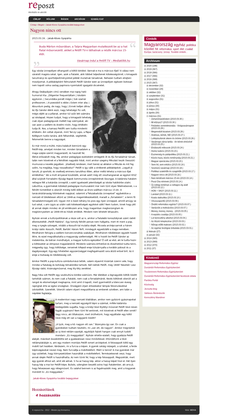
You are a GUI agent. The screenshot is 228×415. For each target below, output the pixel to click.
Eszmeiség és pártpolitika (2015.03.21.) (170, 154)
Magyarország (158, 44)
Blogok (41, 25)
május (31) (154, 109)
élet (182, 49)
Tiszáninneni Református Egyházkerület (163, 272)
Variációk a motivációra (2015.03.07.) (169, 208)
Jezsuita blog (150, 289)
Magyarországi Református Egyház (161, 263)
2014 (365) (152, 238)
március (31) (155, 116)
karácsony (157, 52)
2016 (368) (152, 79)
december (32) (156, 85)
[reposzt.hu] (41, 9)
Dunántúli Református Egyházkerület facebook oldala (170, 276)
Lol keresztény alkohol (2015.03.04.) (168, 218)
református (165, 49)
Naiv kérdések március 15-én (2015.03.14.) (172, 178)
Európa (147, 52)
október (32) (155, 92)
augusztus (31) (156, 99)
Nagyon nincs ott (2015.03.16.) (166, 175)
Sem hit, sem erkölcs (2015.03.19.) (168, 164)
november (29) (156, 89)
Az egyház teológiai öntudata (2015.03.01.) (172, 228)
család (189, 49)
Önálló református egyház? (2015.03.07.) (171, 204)
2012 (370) (152, 245)
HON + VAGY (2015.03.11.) (164, 191)
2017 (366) (152, 76)
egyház (179, 45)
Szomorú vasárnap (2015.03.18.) (167, 168)
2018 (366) (152, 72)
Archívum (79, 19)
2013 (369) (152, 241)
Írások (65, 19)
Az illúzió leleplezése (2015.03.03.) (168, 221)
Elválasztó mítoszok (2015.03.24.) (167, 147)
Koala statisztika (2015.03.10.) (165, 197)
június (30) (154, 106)
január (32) (154, 235)
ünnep (167, 52)
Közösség (149, 284)
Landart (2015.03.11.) (161, 194)
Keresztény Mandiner (154, 297)
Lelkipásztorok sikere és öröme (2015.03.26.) (173, 138)
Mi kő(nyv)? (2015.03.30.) (163, 122)
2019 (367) (152, 69)
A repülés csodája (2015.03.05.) (166, 214)
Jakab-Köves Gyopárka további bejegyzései (65, 25)
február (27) (154, 231)
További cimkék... (179, 52)
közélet (149, 49)
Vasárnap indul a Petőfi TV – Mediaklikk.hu (103, 60)
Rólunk (50, 19)
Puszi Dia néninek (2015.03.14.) (166, 181)
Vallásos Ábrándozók (154, 293)
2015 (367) (152, 83)
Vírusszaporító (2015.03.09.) (165, 201)
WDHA (193, 410)
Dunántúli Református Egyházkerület (162, 267)
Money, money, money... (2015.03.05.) (169, 211)
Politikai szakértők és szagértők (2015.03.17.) (173, 171)
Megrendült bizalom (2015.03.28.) (167, 131)
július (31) (154, 102)
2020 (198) (152, 66)
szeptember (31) (157, 96)
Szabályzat (97, 19)
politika (191, 45)
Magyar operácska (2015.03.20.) (167, 161)
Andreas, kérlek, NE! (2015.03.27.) (168, 135)
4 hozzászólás (48, 395)
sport (176, 49)
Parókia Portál (151, 280)
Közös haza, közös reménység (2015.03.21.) (172, 158)
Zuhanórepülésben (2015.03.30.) (167, 119)
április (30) (154, 112)
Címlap (37, 19)
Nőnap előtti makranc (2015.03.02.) (168, 224)
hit (156, 49)
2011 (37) (151, 248)
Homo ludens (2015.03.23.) (164, 151)
